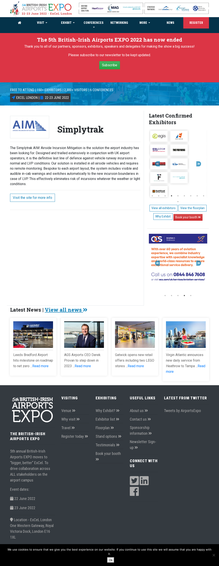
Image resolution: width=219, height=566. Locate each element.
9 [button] (203, 196)
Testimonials (106, 445)
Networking (119, 22)
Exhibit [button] (66, 22)
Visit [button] (41, 22)
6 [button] (184, 196)
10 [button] (178, 201)
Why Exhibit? (106, 410)
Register (196, 22)
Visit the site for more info (32, 198)
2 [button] (159, 196)
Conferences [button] (94, 22)
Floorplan (103, 428)
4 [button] (171, 196)
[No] (214, 555)
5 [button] (178, 196)
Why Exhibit (163, 216)
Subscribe (109, 65)
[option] (178, 163)
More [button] (143, 22)
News (170, 22)
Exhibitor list (106, 419)
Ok (110, 560)
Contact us (139, 419)
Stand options (107, 436)
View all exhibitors (163, 208)
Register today (73, 436)
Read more (40, 366)
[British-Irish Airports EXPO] (41, 9)
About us (137, 410)
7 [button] (191, 196)
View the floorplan (192, 208)
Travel (66, 428)
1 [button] (152, 196)
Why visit (68, 419)
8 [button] (197, 196)
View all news (64, 309)
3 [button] (165, 196)
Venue (66, 410)
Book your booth (186, 217)
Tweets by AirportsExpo (182, 410)
